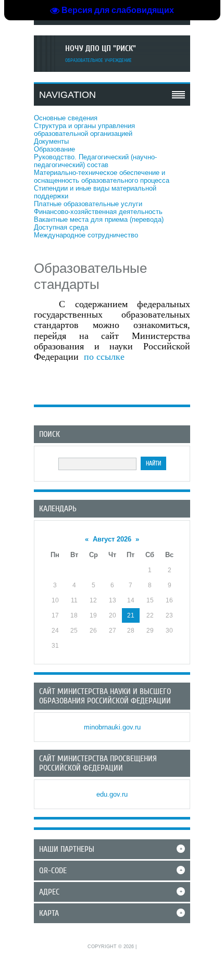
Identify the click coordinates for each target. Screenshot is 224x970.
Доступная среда (61, 227)
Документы (51, 141)
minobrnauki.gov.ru (112, 727)
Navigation (67, 95)
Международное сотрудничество (86, 235)
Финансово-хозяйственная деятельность (98, 212)
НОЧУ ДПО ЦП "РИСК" (100, 48)
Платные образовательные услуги (88, 204)
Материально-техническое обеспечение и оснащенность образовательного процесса (101, 176)
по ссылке (104, 356)
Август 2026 (112, 539)
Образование (54, 149)
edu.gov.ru (112, 794)
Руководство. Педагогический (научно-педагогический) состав (95, 161)
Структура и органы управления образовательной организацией (84, 129)
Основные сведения (65, 118)
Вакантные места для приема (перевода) (99, 219)
